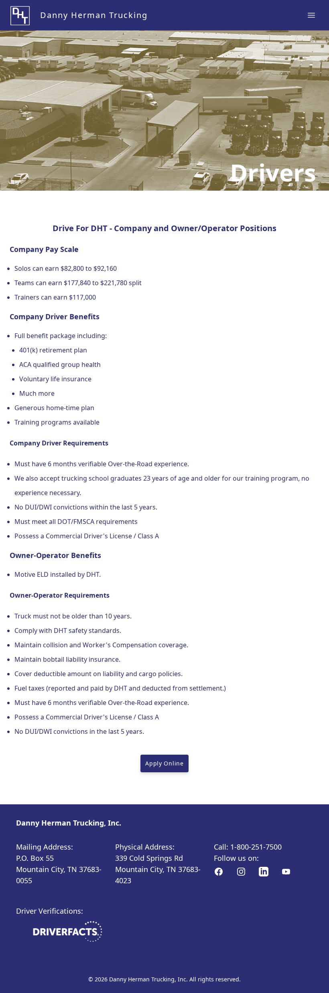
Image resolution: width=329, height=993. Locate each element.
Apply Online (164, 763)
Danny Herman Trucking (94, 15)
